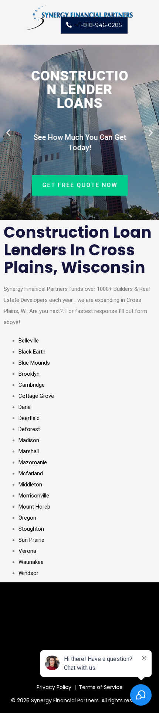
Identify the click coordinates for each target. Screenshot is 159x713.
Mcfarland (30, 473)
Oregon (27, 517)
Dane (24, 407)
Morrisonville (33, 495)
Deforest (29, 429)
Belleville (28, 340)
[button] (8, 132)
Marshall (28, 451)
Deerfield (29, 418)
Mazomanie (32, 462)
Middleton (30, 484)
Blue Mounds (34, 362)
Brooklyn (29, 374)
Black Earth (31, 351)
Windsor (28, 573)
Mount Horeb (34, 506)
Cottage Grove (36, 396)
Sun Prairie (31, 540)
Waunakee (31, 562)
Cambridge (31, 385)
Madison (28, 440)
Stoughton (31, 529)
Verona (27, 551)
